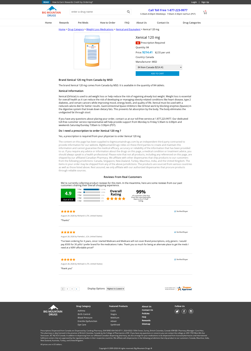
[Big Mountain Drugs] (51, 16)
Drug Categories (192, 22)
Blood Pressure (85, 317)
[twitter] (177, 312)
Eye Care (82, 324)
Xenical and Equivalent (128, 29)
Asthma (81, 310)
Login (194, 2)
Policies (145, 313)
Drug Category (76, 29)
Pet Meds (83, 22)
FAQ (127, 22)
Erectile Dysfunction (87, 321)
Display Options (96, 288)
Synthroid (115, 324)
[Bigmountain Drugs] (52, 315)
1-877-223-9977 (167, 10)
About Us (141, 22)
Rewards (64, 22)
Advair (114, 321)
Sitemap (146, 324)
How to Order (107, 22)
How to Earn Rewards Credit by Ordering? (72, 2)
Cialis (113, 310)
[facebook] (184, 312)
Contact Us (163, 22)
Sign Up (205, 2)
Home (48, 22)
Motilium (115, 317)
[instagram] (191, 312)
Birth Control (84, 314)
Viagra (114, 314)
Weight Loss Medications (99, 29)
